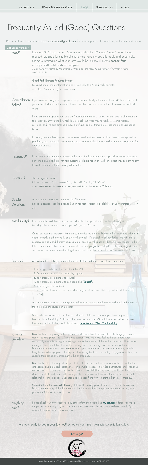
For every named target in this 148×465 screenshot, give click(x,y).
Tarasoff (87, 281)
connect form (118, 61)
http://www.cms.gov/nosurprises (56, 89)
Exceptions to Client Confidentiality (98, 323)
